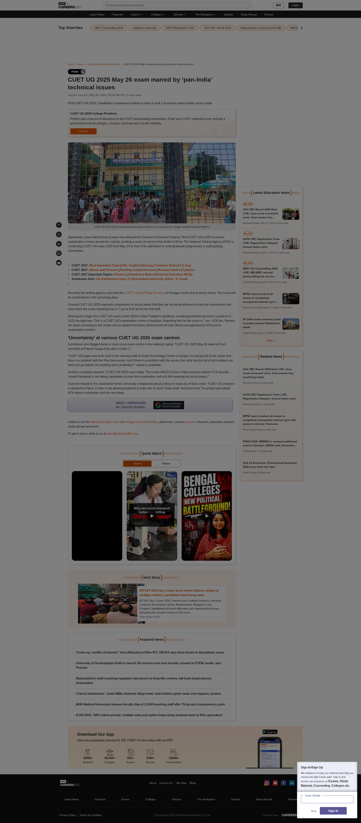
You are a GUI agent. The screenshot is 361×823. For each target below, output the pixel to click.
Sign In (333, 810)
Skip (314, 810)
